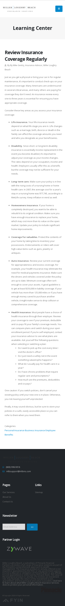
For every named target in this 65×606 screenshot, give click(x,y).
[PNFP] (51, 590)
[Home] (19, 8)
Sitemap (39, 492)
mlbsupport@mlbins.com (18, 471)
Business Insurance (35, 430)
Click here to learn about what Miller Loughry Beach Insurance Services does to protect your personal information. (32, 582)
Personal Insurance (14, 430)
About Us (6, 497)
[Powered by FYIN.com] (12, 600)
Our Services (8, 492)
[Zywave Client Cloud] (19, 549)
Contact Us (7, 501)
